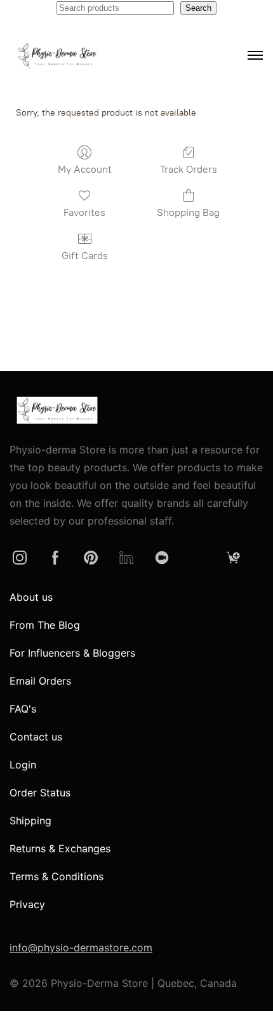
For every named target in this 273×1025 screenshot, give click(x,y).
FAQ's (23, 708)
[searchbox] (115, 8)
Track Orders (188, 169)
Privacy (27, 904)
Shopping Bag (188, 212)
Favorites (84, 212)
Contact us (36, 736)
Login (23, 764)
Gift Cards (85, 256)
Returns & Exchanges (60, 848)
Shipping (30, 820)
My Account (85, 169)
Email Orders (40, 680)
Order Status (40, 792)
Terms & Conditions (56, 876)
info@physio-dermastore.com (81, 947)
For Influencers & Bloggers (72, 652)
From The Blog (45, 625)
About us (31, 597)
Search (198, 8)
